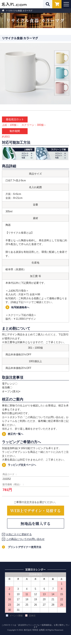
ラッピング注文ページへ (22, 464)
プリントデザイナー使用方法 (24, 547)
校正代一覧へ (15, 433)
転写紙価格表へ (20, 307)
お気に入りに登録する (19, 534)
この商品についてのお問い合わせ (25, 539)
